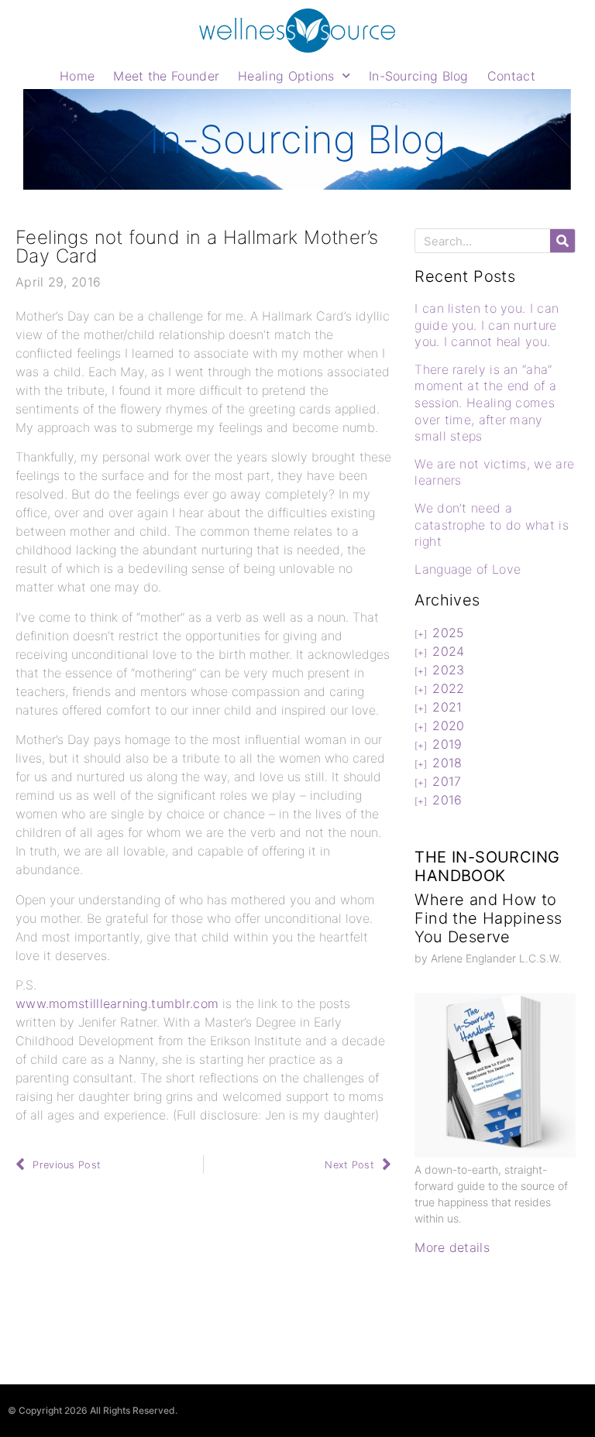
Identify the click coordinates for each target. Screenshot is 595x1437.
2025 (448, 632)
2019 (447, 744)
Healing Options (286, 76)
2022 (448, 688)
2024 (448, 651)
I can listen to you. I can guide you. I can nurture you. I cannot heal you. (486, 324)
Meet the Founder (166, 76)
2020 (448, 725)
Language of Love (467, 569)
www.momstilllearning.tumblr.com (116, 1003)
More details (452, 1247)
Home (77, 76)
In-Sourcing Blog (419, 76)
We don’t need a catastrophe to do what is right (491, 524)
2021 (447, 707)
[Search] (562, 240)
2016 (447, 800)
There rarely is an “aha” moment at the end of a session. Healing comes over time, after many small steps (485, 403)
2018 (447, 762)
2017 (446, 781)
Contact (511, 76)
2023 (448, 669)
